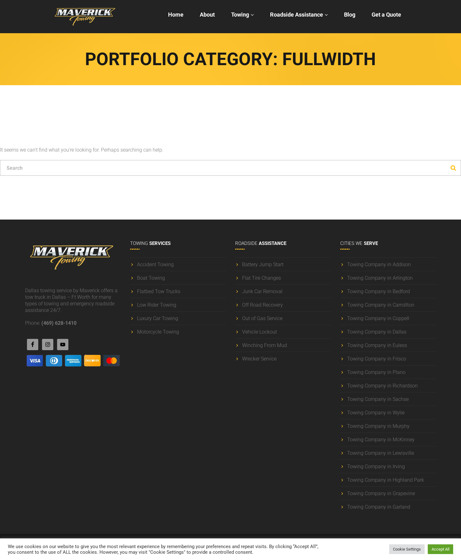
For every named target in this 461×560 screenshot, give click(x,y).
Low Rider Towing (156, 305)
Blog (349, 14)
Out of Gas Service (262, 318)
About (207, 14)
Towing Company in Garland (378, 507)
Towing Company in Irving (376, 466)
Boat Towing (151, 278)
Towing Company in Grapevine (381, 493)
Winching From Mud (264, 345)
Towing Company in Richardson (382, 386)
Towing (240, 14)
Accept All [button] (440, 549)
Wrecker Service (259, 359)
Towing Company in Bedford (378, 291)
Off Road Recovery (262, 305)
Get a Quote (386, 14)
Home (175, 14)
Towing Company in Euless (377, 345)
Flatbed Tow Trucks (158, 291)
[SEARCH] (453, 168)
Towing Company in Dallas (376, 332)
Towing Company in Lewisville (380, 453)
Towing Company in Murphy (378, 426)
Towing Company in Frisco (376, 359)
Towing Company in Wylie (376, 413)
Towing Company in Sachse (378, 399)
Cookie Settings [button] (407, 549)
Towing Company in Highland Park (385, 480)
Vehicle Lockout (259, 332)
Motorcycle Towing (158, 332)
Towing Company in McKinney (381, 440)
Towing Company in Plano (376, 372)
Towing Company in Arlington (380, 278)
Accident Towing (155, 264)
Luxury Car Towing (157, 318)
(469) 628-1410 (59, 323)
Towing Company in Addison (379, 264)
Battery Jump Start (262, 264)
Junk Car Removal (262, 291)
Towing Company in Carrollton (380, 305)
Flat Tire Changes (261, 278)
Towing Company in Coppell (378, 318)
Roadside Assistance (296, 14)
